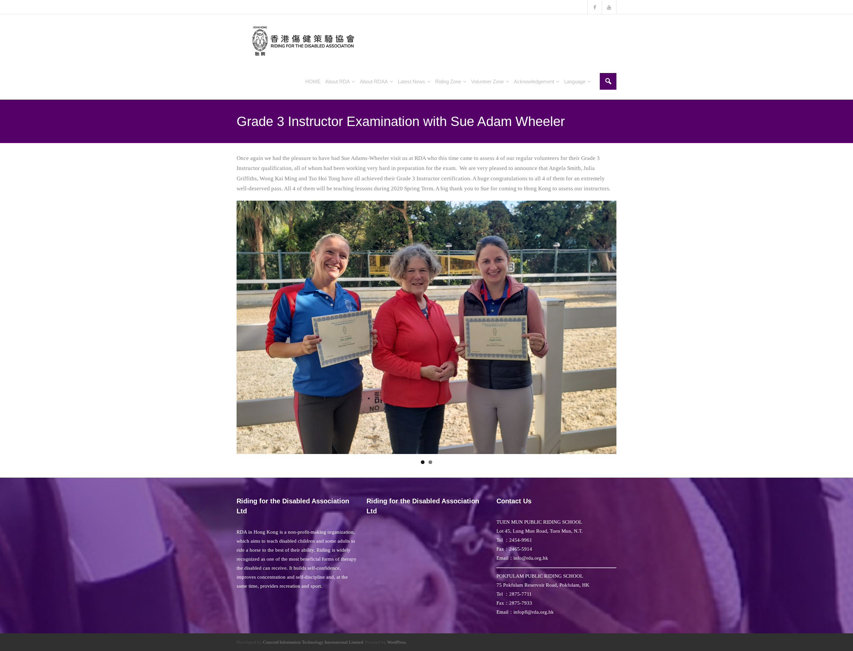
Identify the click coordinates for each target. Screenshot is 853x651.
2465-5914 (520, 549)
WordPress (396, 642)
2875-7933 (520, 603)
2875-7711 (520, 594)
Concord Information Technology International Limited (313, 642)
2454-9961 (520, 540)
